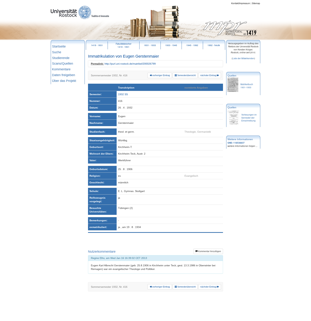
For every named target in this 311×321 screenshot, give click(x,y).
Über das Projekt (64, 81)
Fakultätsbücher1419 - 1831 (123, 45)
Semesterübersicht (186, 75)
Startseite (59, 46)
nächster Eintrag (208, 75)
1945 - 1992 (192, 45)
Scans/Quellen (62, 63)
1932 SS (123, 94)
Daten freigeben (63, 75)
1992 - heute (214, 45)
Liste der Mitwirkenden (243, 58)
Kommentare (61, 69)
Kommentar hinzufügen (209, 251)
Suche (56, 52)
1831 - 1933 (150, 45)
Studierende (60, 58)
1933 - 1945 (171, 45)
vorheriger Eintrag (161, 75)
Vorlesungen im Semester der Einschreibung (249, 117)
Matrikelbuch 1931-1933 (246, 86)
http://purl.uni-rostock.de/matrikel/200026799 (130, 63)
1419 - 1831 (97, 45)
